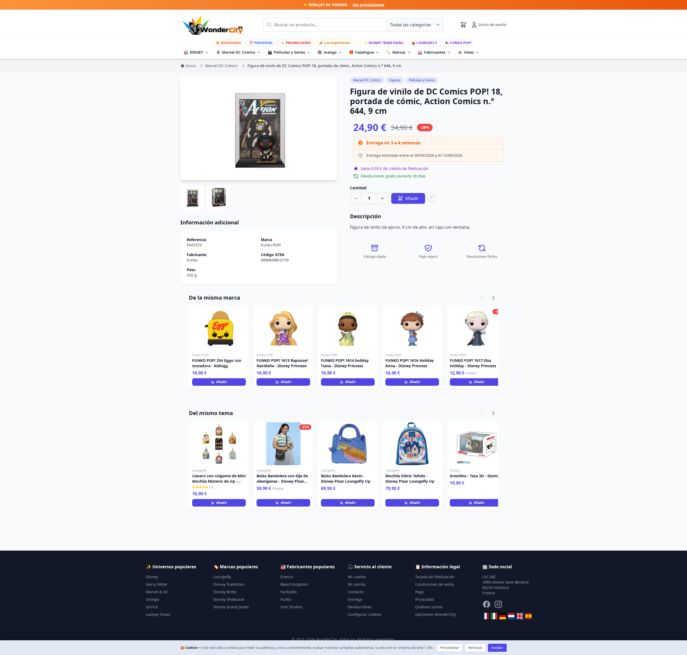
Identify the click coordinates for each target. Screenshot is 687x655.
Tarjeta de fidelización (435, 576)
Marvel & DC (157, 591)
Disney (152, 576)
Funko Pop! (458, 43)
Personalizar (449, 647)
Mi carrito (356, 584)
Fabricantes (431, 52)
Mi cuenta (357, 576)
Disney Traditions (383, 43)
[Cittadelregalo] (494, 616)
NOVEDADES (228, 43)
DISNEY (193, 52)
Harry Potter (157, 584)
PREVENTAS (261, 43)
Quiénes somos (429, 606)
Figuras (394, 80)
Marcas (395, 52)
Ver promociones (368, 4)
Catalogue (361, 52)
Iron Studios (291, 606)
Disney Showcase (228, 599)
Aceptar (497, 647)
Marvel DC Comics (235, 52)
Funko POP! (271, 245)
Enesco (286, 576)
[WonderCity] (502, 616)
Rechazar (475, 647)
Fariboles (288, 591)
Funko (192, 260)
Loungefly (424, 43)
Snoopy (152, 599)
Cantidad (358, 187)
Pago (419, 591)
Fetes (466, 52)
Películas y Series (286, 52)
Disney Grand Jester (231, 606)
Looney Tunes (158, 614)
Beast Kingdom (294, 584)
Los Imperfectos (334, 43)
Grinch (152, 606)
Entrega (355, 599)
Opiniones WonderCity (435, 614)
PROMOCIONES (296, 43)
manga (327, 52)
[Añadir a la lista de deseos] (431, 197)
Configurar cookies (364, 614)
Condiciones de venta (434, 584)
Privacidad (424, 599)
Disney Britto (224, 591)
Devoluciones (360, 606)
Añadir (221, 382)
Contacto (356, 591)
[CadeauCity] (485, 616)
